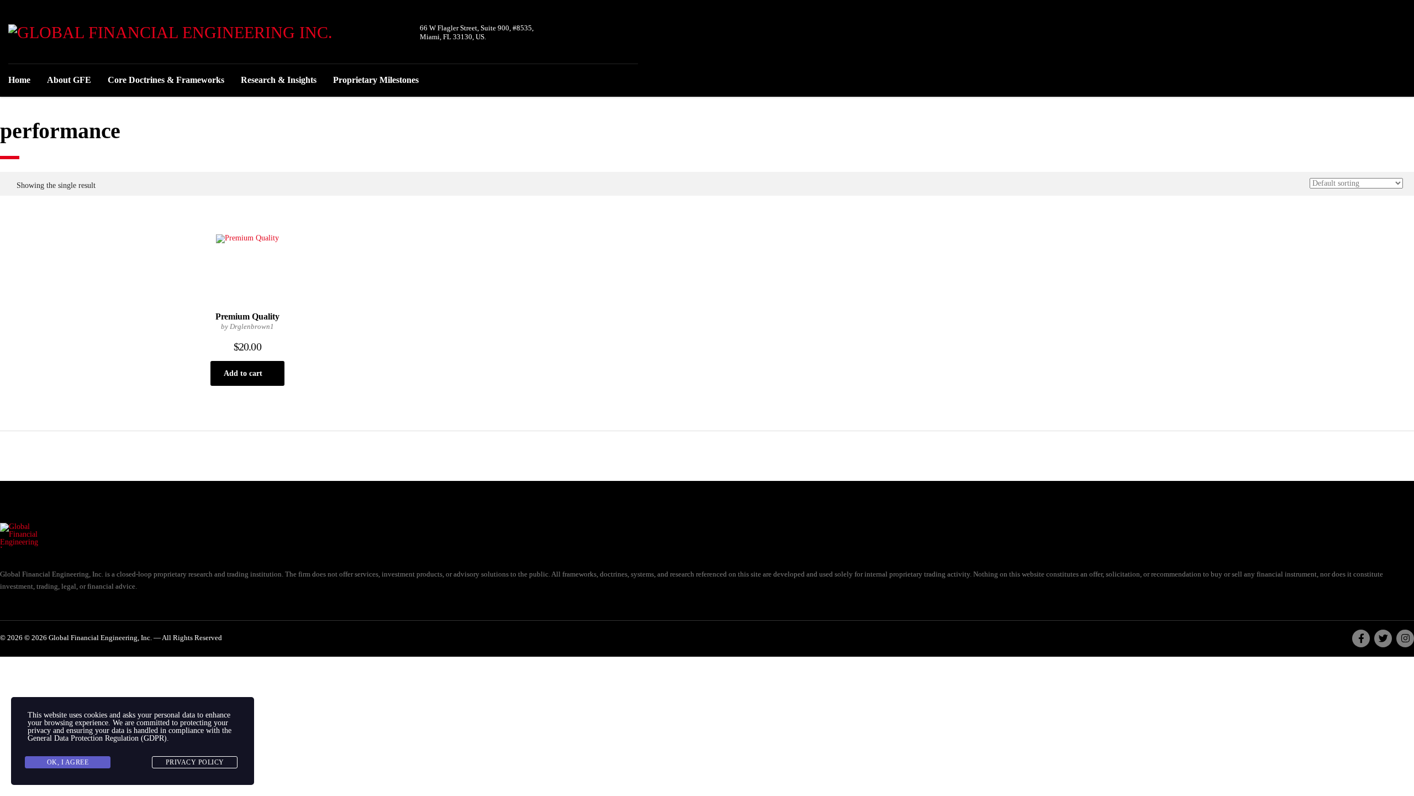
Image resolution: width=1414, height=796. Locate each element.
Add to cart (243, 373)
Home (19, 80)
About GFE (69, 80)
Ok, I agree (68, 762)
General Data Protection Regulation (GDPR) (97, 738)
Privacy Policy (195, 762)
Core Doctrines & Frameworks (166, 80)
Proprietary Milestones (376, 80)
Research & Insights (278, 80)
